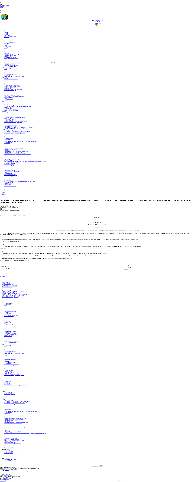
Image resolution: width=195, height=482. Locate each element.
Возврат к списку (3, 276)
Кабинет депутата (7, 71)
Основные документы (8, 118)
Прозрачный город (7, 46)
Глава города (4, 77)
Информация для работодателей (10, 57)
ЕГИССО (6, 100)
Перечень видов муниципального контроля (12, 135)
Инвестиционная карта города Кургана (11, 165)
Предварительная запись (8, 138)
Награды (6, 45)
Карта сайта (6, 190)
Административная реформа (9, 370)
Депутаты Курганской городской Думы (11, 347)
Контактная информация (8, 59)
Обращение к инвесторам (8, 160)
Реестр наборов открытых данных (10, 186)
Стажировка (6, 53)
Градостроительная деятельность (10, 36)
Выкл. (8, 5)
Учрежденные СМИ (7, 94)
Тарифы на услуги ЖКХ (8, 120)
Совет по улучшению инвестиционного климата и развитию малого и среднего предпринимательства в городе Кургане (25, 161)
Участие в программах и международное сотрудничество (14, 96)
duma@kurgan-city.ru (6, 472)
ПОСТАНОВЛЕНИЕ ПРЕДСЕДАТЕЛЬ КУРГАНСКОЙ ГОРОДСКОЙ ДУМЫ (16, 294)
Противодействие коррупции (9, 42)
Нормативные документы (8, 108)
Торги (3, 144)
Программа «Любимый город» (9, 40)
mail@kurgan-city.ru (6, 470)
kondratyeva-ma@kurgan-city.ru (8, 478)
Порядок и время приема (8, 178)
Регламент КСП (7, 103)
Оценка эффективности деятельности (11, 87)
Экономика (6, 32)
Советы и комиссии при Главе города (11, 79)
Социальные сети (7, 184)
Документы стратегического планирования (12, 115)
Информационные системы (9, 93)
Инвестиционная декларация (9, 163)
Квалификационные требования (10, 55)
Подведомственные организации (10, 83)
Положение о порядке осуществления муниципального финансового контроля (18, 106)
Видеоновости (6, 44)
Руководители (6, 81)
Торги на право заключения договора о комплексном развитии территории (17, 425)
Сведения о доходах (7, 107)
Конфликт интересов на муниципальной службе (12, 63)
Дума (3, 67)
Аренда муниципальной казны (9, 146)
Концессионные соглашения (9, 150)
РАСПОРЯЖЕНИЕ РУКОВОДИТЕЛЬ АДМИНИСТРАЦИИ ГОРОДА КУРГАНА (18, 127)
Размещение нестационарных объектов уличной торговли (14, 153)
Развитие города (7, 35)
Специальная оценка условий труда (10, 109)
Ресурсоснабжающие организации (10, 174)
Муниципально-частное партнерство (10, 175)
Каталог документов (8, 112)
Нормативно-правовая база (9, 182)
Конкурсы (6, 52)
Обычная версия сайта (4, 6)
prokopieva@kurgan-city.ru (7, 475)
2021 (3, 197)
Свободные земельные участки (9, 157)
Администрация (5, 80)
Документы (4, 111)
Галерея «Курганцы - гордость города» (11, 39)
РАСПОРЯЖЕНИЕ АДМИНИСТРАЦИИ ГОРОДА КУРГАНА (15, 124)
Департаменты (7, 82)
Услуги (3, 129)
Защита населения (7, 88)
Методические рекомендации (9, 64)
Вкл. (6, 5)
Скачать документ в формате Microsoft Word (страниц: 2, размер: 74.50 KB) (13, 215)
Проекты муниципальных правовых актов (11, 85)
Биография (6, 78)
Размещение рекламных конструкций (10, 149)
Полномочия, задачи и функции (10, 90)
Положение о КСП (7, 381)
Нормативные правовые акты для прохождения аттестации (14, 117)
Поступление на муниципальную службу (11, 54)
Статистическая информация (9, 97)
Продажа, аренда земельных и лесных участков (12, 415)
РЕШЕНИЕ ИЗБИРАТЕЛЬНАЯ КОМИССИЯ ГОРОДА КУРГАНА (16, 128)
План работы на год (7, 104)
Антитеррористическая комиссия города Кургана (13, 89)
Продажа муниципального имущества (11, 145)
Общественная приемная (8, 99)
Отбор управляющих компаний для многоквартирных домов (15, 147)
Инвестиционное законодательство (10, 166)
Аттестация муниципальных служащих (11, 58)
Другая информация (7, 139)
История (5, 29)
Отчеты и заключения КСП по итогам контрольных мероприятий (15, 105)
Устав (5, 30)
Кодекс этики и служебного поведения (11, 110)
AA (1, 3)
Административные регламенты (10, 119)
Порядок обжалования (8, 179)
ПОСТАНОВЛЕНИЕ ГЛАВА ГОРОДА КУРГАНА (11, 293)
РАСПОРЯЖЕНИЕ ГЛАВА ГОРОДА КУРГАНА (12, 125)
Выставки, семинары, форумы (9, 170)
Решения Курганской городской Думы (11, 74)
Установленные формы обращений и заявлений (12, 86)
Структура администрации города (10, 359)
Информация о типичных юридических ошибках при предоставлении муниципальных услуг (20, 141)
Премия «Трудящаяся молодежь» (10, 41)
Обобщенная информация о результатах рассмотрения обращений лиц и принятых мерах (19, 181)
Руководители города (8, 314)
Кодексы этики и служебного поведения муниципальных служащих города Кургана (19, 61)
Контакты (6, 98)
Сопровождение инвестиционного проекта (12, 167)
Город (3, 27)
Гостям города (6, 37)
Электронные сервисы (8, 137)
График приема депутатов (8, 72)
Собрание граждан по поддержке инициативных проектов (14, 76)
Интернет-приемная (7, 75)
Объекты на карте (7, 84)
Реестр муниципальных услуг (9, 130)
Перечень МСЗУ (7, 143)
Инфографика (6, 33)
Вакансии (6, 51)
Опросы (5, 48)
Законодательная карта (8, 183)
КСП (3, 101)
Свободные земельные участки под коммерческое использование (15, 426)
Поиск (3, 188)
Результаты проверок (8, 92)
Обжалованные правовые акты (9, 113)
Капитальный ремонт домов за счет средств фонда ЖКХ (14, 148)
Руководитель (6, 382)
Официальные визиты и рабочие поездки (11, 95)
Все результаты (3, 12)
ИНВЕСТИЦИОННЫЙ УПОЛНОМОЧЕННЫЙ (12, 159)
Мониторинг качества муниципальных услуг (12, 136)
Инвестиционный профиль (9, 447)
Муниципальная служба (8, 369)
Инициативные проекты (8, 324)
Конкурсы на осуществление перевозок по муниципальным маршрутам (16, 151)
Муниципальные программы (9, 116)
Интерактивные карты (8, 460)
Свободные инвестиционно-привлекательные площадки (14, 168)
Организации (6, 34)
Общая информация (7, 28)
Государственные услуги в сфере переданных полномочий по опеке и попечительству (19, 404)
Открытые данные (5, 185)
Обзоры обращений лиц (8, 180)
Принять (119, 480)
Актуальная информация (8, 303)
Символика (6, 31)
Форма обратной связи (8, 173)
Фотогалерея (6, 43)
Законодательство (7, 56)
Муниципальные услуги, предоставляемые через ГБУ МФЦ (14, 133)
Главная (3, 192)
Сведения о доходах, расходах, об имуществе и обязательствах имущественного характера (20, 60)
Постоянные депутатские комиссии (10, 73)
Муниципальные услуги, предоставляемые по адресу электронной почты (17, 131)
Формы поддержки (7, 169)
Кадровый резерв (7, 50)
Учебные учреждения (8, 336)
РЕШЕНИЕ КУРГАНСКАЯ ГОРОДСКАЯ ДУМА (13, 122)
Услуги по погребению (8, 142)
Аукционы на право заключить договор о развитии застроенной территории (17, 154)
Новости (5, 69)
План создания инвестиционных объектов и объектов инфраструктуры (16, 437)
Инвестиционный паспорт (9, 164)
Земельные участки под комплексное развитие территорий (14, 156)
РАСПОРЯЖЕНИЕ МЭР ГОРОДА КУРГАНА (12, 126)
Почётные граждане (7, 313)
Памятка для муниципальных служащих (11, 65)
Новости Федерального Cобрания (10, 66)
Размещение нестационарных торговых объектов (13, 152)
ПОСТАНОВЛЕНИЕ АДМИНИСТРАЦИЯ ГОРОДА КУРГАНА (15, 121)
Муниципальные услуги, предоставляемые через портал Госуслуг (15, 132)
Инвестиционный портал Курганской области (12, 171)
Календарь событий (7, 47)
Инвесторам (4, 158)
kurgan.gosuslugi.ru (6, 479)
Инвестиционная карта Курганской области (12, 162)
